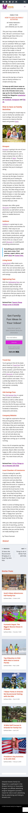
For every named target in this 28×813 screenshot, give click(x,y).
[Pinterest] (6, 1)
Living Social (6, 263)
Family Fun (14, 15)
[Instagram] (9, 1)
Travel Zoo (16, 365)
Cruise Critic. (19, 255)
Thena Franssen (14, 23)
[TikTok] (13, 1)
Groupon (5, 149)
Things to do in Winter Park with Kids (21, 552)
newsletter (22, 95)
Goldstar (5, 224)
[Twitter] (16, 1)
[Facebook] (3, 1)
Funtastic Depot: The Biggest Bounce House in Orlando (13, 626)
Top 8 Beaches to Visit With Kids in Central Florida (12, 660)
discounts (5, 208)
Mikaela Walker (8, 598)
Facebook (8, 100)
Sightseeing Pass (13, 282)
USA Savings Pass (11, 395)
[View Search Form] (24, 2)
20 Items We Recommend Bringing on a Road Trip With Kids (7, 554)
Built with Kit (14, 351)
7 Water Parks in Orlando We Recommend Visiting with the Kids (13, 694)
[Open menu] (24, 6)
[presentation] (14, 582)
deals (17, 121)
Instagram (15, 100)
